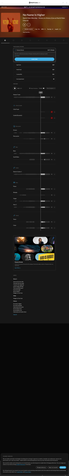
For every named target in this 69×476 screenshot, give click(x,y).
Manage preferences (41, 467)
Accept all (63, 467)
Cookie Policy (20, 472)
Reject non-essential (53, 467)
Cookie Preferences (20, 464)
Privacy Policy (28, 472)
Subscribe (34, 59)
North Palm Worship (30, 18)
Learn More (17, 55)
